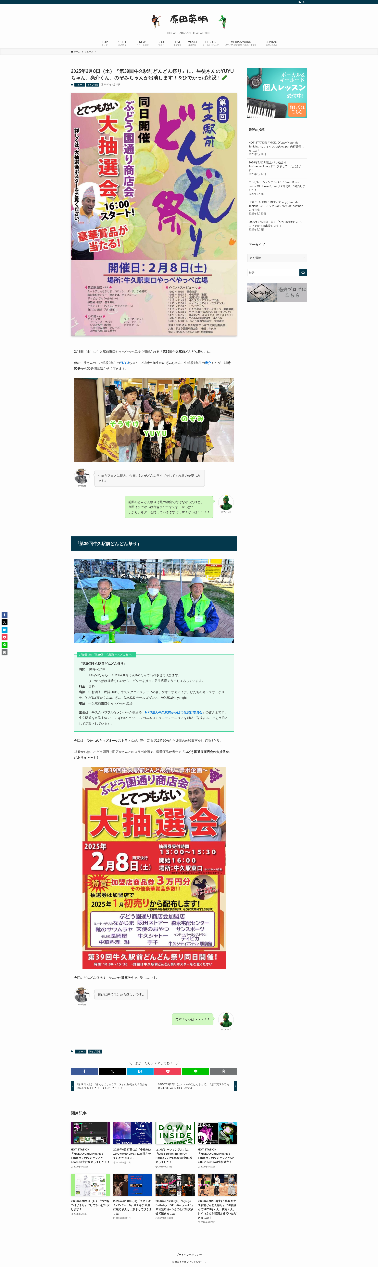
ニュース (79, 84)
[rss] (299, 2)
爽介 (208, 363)
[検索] (304, 2)
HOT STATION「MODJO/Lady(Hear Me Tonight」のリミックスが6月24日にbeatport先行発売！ (276, 207)
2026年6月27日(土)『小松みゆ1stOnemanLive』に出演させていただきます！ (275, 168)
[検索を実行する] (303, 272)
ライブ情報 (92, 84)
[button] (84, 1071)
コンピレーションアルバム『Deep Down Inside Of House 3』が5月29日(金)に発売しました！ (277, 188)
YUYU (124, 363)
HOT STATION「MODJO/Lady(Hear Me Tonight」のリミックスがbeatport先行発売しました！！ (276, 148)
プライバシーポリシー (189, 1254)
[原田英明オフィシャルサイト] (189, 19)
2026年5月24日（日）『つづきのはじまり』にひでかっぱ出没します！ (276, 225)
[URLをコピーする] (223, 1071)
